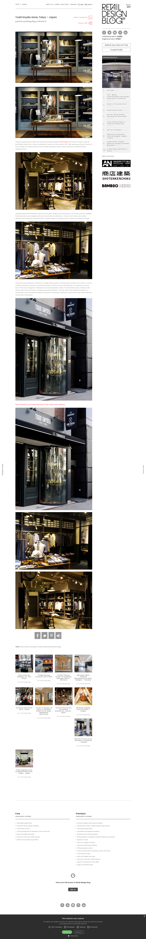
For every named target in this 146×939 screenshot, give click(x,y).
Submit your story (62, 4)
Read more (84, 923)
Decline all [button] (78, 932)
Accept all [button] (67, 932)
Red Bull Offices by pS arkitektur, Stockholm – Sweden (83, 740)
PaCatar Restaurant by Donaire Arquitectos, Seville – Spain (63, 710)
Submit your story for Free (116, 45)
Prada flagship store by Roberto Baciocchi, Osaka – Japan (24, 771)
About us (49, 4)
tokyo (53, 647)
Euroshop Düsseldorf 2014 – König (24, 708)
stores (49, 647)
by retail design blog (24, 682)
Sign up (73, 889)
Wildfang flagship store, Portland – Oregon (83, 709)
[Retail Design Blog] (116, 14)
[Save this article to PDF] (58, 635)
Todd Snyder (63, 142)
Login (17, 4)
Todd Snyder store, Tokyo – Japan (36, 17)
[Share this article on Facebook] (38, 635)
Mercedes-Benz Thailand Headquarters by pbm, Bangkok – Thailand (83, 677)
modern (40, 647)
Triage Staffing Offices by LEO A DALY (43, 676)
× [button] (144, 916)
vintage (58, 647)
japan (35, 647)
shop (45, 647)
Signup (24, 4)
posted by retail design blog (25, 21)
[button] (49, 927)
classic (26, 647)
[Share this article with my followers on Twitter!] (44, 635)
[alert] (73, 926)
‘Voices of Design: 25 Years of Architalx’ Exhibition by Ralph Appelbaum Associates (44, 711)
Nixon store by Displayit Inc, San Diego (24, 676)
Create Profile (116, 50)
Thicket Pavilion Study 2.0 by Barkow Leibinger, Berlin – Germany (64, 677)
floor (31, 647)
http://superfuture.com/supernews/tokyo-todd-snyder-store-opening (40, 404)
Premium (73, 4)
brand (21, 647)
